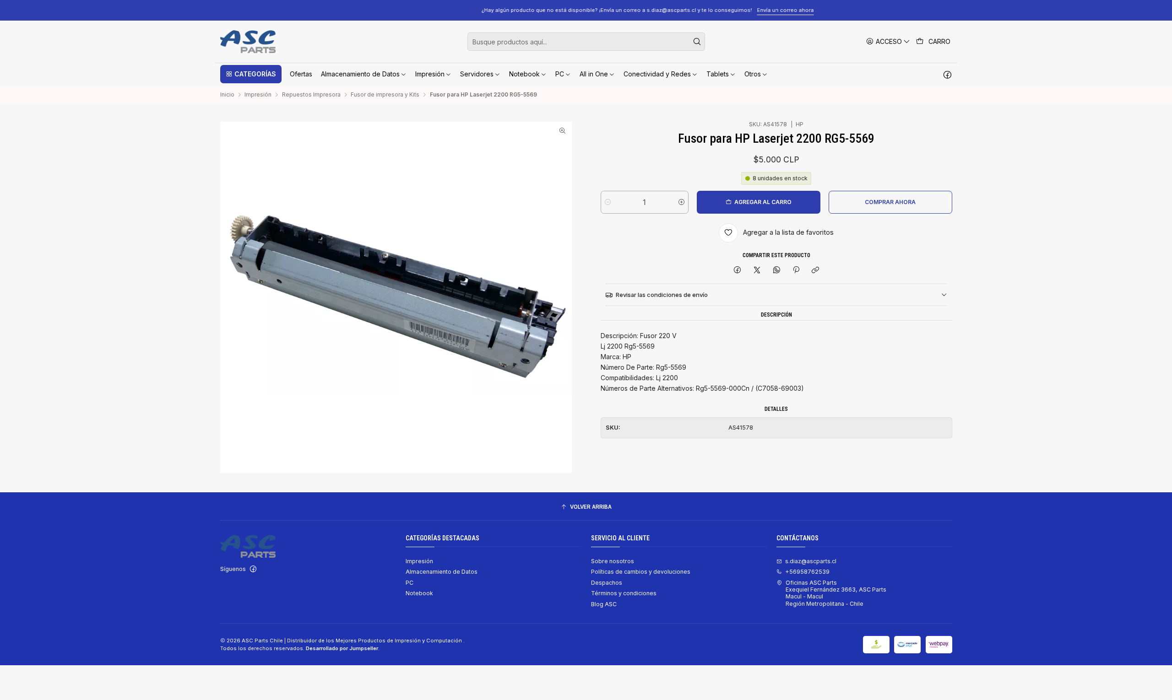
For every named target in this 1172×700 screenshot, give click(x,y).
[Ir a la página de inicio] (248, 41)
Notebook (419, 593)
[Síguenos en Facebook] (947, 74)
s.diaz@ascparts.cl (810, 561)
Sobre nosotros (612, 561)
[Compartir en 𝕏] (757, 271)
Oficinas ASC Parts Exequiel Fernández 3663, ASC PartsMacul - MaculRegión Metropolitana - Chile (836, 593)
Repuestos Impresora (311, 94)
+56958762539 (807, 571)
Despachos (606, 582)
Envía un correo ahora (723, 10)
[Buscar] (697, 41)
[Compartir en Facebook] (737, 271)
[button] (251, 74)
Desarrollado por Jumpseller (342, 648)
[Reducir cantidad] (607, 202)
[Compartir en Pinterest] (796, 271)
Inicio (227, 94)
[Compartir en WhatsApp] (776, 271)
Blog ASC (604, 604)
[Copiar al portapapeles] (815, 271)
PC (409, 582)
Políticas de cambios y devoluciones (640, 571)
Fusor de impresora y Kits (385, 94)
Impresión (257, 94)
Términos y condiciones (624, 593)
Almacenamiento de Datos (441, 571)
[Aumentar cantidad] (681, 202)
